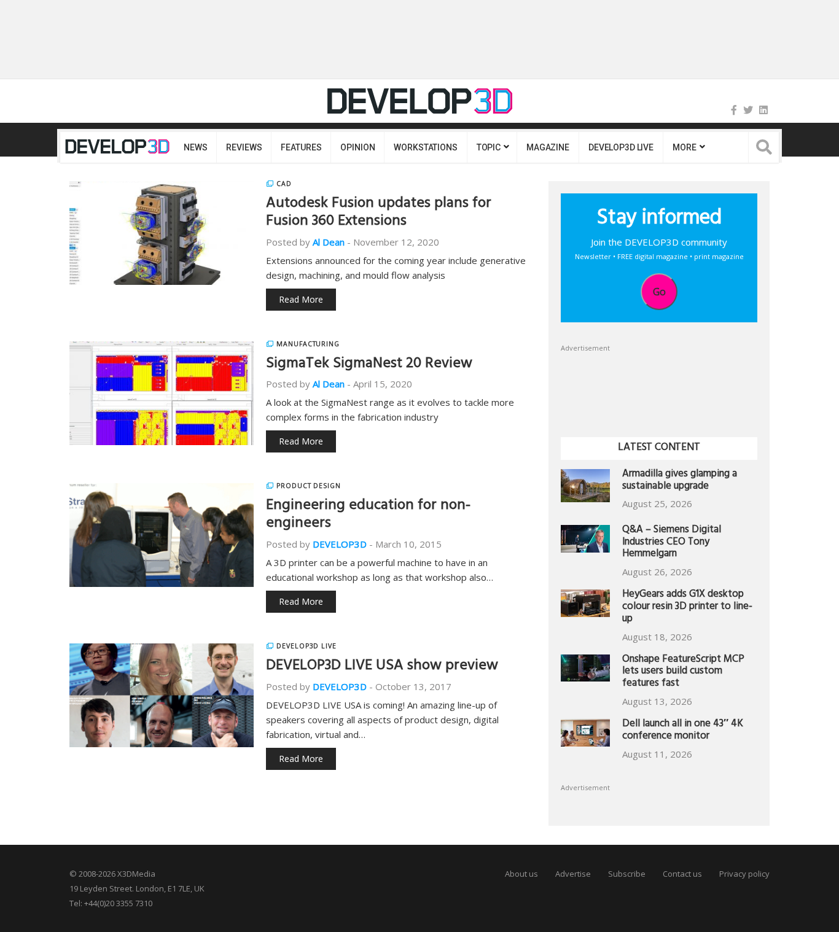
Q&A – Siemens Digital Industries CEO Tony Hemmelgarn (671, 543)
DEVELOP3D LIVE (621, 147)
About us (521, 873)
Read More (301, 299)
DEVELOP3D (340, 544)
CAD (284, 183)
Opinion (357, 147)
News (195, 147)
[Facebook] (734, 110)
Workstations (425, 147)
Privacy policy (744, 873)
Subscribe (627, 873)
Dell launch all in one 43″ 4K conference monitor (682, 731)
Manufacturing (308, 344)
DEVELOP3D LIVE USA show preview (382, 667)
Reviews (244, 147)
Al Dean (329, 242)
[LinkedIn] (763, 110)
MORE (684, 147)
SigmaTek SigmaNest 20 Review (369, 365)
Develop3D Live (306, 646)
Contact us (682, 873)
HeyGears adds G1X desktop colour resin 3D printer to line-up (687, 607)
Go (659, 291)
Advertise (573, 873)
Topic (489, 147)
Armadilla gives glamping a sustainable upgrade (679, 481)
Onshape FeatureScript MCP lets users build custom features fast (683, 672)
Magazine (547, 147)
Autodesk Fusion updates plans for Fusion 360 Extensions (378, 213)
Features (301, 147)
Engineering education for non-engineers (368, 515)
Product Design (308, 485)
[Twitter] (748, 110)
